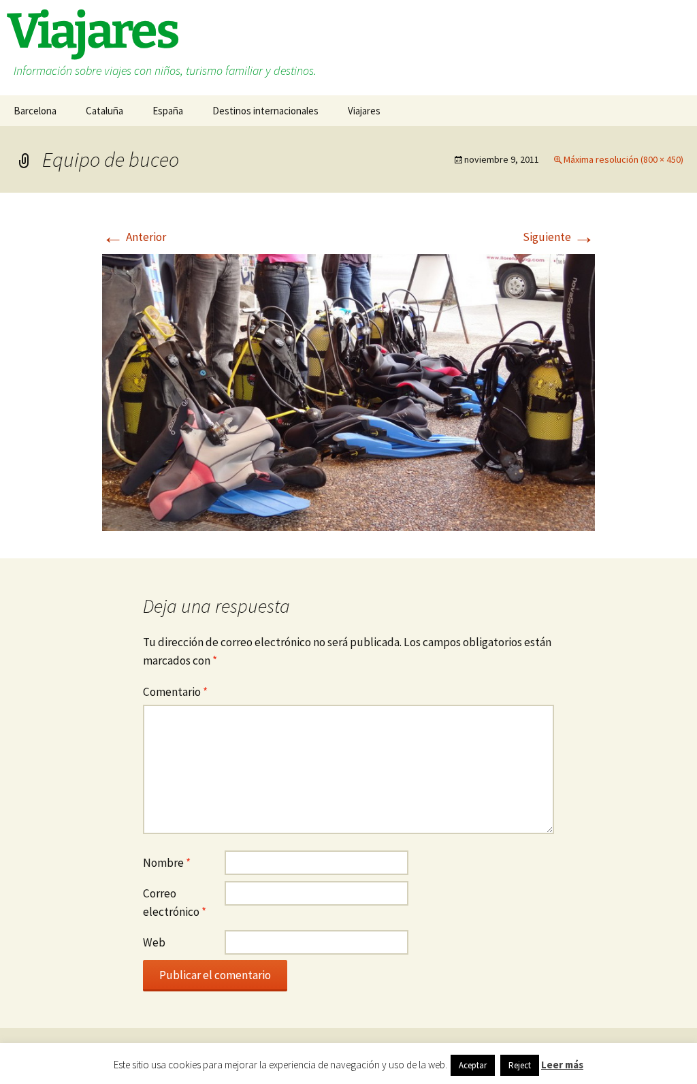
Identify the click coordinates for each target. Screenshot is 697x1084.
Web (154, 942)
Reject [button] (519, 1065)
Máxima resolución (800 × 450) (623, 159)
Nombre (167, 862)
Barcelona (35, 110)
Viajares (364, 110)
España (167, 110)
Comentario (175, 691)
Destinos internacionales (265, 110)
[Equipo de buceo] (348, 390)
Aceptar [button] (473, 1065)
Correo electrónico (174, 902)
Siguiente (559, 236)
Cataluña (104, 110)
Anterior (134, 236)
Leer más (562, 1064)
